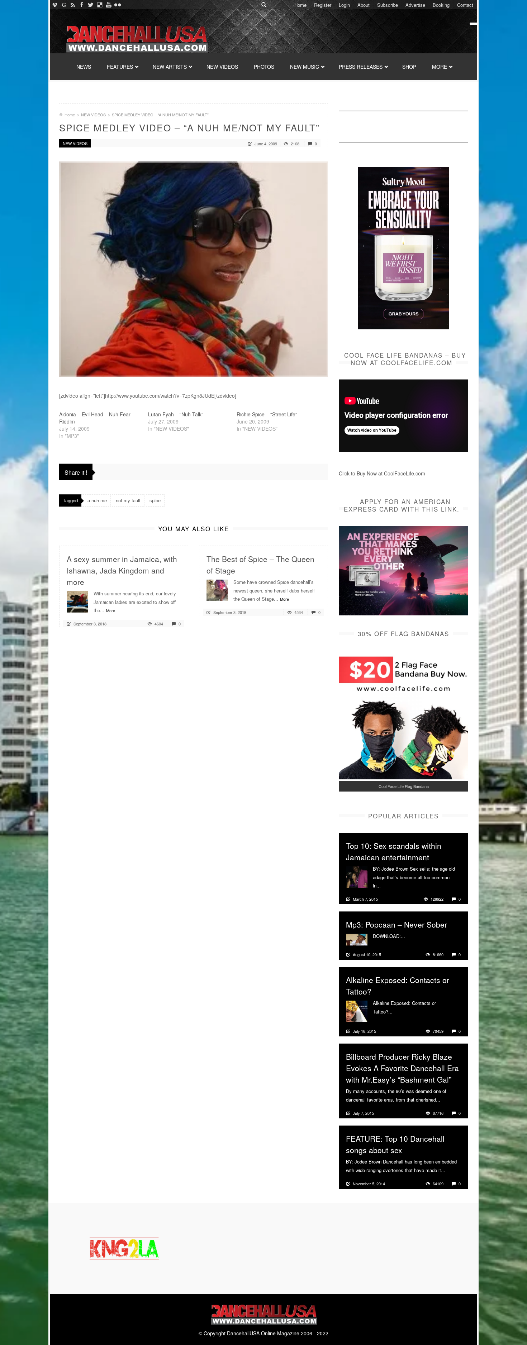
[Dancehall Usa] (136, 37)
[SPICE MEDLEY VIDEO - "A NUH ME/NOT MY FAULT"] (193, 269)
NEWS (83, 66)
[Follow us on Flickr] (117, 4)
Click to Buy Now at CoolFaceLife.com (382, 473)
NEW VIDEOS (222, 66)
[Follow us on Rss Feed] (72, 4)
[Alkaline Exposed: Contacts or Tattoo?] (356, 1010)
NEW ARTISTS (170, 66)
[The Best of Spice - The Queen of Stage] (217, 589)
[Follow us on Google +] (63, 4)
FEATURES (120, 66)
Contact (465, 4)
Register (322, 4)
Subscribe (387, 4)
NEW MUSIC (304, 66)
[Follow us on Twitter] (90, 4)
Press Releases (361, 66)
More (110, 610)
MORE (439, 66)
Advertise (415, 4)
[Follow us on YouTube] (108, 4)
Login (344, 4)
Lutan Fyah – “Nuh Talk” (175, 414)
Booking (441, 4)
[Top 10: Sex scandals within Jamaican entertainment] (356, 876)
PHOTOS (264, 66)
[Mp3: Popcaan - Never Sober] (356, 938)
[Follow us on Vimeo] (54, 4)
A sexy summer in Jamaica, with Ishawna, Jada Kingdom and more (122, 570)
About (363, 4)
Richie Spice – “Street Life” (267, 414)
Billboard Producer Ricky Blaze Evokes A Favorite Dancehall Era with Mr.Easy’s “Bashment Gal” (402, 1068)
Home (300, 4)
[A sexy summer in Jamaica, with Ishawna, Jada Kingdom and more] (77, 601)
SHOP (409, 66)
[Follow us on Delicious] (99, 4)
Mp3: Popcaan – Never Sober (396, 924)
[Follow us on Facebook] (81, 4)
